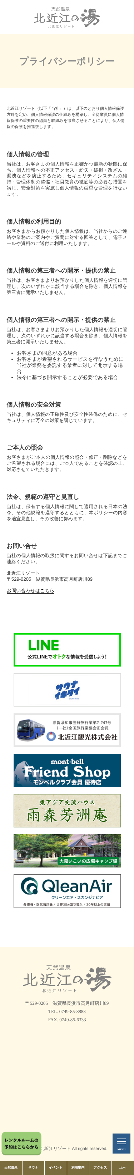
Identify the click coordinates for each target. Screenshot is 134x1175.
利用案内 (78, 1168)
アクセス (100, 1168)
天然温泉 (11, 1168)
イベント (56, 1168)
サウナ (33, 1168)
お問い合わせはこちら (31, 590)
